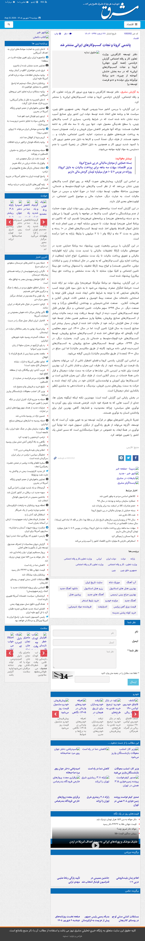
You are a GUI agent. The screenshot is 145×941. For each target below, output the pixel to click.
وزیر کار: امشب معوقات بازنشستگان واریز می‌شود (126, 771)
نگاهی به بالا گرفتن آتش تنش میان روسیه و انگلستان (27, 443)
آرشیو (33, 2)
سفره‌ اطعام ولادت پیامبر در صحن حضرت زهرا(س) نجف (27, 464)
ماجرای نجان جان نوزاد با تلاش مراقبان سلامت (26, 662)
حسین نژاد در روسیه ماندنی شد (30, 416)
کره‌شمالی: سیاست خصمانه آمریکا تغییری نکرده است (27, 597)
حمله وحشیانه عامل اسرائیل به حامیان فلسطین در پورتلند (29, 152)
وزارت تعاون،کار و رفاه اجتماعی (78, 559)
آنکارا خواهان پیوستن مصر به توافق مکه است (28, 281)
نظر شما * (132, 651)
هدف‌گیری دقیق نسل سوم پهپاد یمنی (27, 604)
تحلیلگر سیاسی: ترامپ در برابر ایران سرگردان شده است (29, 456)
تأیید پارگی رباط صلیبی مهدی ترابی (68, 880)
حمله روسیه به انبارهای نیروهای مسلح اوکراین (28, 422)
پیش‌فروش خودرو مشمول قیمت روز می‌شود (62, 723)
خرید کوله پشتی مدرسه (124, 613)
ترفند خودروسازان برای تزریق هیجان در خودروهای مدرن (97, 726)
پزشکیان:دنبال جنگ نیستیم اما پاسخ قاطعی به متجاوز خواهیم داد (29, 85)
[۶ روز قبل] (113, 708)
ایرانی (99, 559)
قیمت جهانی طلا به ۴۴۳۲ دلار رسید (120, 824)
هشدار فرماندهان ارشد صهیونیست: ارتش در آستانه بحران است (27, 521)
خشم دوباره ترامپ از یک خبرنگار (30, 510)
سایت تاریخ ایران (94, 582)
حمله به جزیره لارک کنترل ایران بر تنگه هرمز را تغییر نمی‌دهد (28, 401)
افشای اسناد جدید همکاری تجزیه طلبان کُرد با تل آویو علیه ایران (28, 610)
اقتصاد (130, 24)
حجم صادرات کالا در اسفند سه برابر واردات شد (113, 506)
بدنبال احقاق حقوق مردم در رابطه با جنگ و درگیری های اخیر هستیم (27, 289)
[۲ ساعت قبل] (95, 756)
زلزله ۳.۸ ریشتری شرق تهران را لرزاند (98, 799)
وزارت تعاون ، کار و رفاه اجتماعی (122, 564)
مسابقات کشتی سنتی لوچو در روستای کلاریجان (125, 918)
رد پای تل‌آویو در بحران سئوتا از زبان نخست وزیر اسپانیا (30, 347)
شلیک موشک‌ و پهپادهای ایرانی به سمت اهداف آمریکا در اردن (103, 841)
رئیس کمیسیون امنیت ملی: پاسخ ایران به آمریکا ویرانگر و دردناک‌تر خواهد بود (27, 618)
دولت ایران (111, 559)
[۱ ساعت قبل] (125, 756)
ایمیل (135, 641)
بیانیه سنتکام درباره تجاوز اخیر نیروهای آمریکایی (28, 93)
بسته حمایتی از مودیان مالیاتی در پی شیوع (105, 162)
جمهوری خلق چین (128, 570)
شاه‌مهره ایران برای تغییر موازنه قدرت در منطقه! (28, 59)
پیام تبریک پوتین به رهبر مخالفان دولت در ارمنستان (27, 330)
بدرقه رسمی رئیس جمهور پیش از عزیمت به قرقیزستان (95, 918)
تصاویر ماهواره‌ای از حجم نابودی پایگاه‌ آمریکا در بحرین (29, 109)
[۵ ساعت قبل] (66, 904)
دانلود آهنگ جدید (69, 589)
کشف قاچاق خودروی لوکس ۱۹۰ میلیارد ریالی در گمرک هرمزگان (130, 725)
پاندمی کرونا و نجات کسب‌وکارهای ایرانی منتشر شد (95, 45)
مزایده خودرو (111, 601)
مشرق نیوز (112, 9)
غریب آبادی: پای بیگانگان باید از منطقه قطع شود (29, 371)
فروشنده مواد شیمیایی (80, 607)
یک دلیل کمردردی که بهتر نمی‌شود (18, 660)
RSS (43, 2)
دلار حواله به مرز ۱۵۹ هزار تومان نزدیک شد (116, 819)
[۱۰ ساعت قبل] (35, 646)
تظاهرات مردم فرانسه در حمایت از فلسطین (30, 380)
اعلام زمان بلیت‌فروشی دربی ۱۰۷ (127, 880)
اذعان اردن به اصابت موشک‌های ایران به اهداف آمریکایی (28, 51)
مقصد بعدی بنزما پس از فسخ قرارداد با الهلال (28, 355)
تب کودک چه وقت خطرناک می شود (35, 662)
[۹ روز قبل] (78, 710)
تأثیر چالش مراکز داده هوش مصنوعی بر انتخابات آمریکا (28, 314)
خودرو (136, 694)
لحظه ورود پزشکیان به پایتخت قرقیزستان (26, 505)
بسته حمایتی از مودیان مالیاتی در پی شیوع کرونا (113, 510)
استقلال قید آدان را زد (35, 514)
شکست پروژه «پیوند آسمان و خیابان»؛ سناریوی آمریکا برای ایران (28, 529)
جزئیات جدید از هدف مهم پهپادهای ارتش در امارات (27, 409)
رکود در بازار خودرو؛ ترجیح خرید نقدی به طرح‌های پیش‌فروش (114, 725)
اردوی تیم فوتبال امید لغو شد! (31, 116)
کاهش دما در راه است (98, 769)
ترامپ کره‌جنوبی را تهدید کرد (31, 437)
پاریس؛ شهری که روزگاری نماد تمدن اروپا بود (27, 537)
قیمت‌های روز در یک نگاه (126, 814)
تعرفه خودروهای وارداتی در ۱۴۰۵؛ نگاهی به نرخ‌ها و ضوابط (79, 726)
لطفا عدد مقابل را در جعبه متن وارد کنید (120, 673)
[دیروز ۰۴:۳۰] (18, 644)
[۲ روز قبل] (130, 710)
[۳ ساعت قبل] (66, 756)
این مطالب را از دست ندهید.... (123, 743)
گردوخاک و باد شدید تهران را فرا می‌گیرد (35, 228)
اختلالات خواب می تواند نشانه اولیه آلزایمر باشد (10, 664)
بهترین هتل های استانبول (123, 589)
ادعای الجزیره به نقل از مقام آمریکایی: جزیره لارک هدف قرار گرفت (28, 101)
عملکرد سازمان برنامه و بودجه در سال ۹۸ (116, 501)
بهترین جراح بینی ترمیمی (123, 595)
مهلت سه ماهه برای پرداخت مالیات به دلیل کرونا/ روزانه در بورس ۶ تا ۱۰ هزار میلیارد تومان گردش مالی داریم (97, 529)
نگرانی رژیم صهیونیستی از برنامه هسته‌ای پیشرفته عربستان (27, 273)
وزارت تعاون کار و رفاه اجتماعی (89, 564)
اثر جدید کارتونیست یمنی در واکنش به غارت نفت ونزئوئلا (28, 473)
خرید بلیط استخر (90, 601)
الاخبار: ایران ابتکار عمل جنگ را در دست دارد (28, 322)
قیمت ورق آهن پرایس (125, 607)
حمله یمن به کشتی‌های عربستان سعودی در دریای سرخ (27, 264)
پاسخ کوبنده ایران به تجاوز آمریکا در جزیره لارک (27, 178)
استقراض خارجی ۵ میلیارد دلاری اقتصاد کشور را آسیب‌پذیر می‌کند (105, 541)
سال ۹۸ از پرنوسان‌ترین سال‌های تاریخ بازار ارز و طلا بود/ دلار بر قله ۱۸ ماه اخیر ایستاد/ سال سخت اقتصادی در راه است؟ (96, 521)
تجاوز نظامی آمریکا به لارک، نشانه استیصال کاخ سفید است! (31, 363)
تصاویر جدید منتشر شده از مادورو (29, 65)
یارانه (132, 559)
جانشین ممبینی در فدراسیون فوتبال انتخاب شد (95, 880)
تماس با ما (21, 2)
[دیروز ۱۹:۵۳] (66, 785)
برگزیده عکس (132, 891)
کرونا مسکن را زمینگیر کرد (123, 536)
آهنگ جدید (130, 601)
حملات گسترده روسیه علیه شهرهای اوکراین (30, 339)
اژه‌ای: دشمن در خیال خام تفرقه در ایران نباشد (28, 306)
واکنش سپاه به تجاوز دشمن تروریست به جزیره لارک (27, 122)
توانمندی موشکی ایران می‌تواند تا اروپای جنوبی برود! (28, 131)
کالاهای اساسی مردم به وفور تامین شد (117, 496)
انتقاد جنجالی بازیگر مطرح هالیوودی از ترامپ (29, 169)
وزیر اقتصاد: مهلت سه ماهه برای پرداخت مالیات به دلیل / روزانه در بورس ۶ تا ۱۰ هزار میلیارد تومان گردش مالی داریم (95, 169)
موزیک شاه (114, 582)
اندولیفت (102, 607)
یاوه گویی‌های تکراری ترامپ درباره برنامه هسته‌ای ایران (28, 186)
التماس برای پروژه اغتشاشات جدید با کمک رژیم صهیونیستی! (29, 589)
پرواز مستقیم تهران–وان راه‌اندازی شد (27, 552)
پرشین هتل (75, 595)
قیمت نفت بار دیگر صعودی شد (30, 158)
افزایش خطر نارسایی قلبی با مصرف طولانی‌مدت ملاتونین (43, 664)
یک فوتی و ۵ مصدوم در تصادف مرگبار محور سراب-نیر (43, 234)
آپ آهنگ (131, 582)
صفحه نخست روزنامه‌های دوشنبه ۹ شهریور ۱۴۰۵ (67, 918)
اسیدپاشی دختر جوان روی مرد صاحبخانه (67, 771)
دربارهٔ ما (8, 2)
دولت (123, 559)
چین (114, 570)
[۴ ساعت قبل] (95, 785)
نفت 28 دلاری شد (127, 515)
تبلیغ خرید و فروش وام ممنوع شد (29, 386)
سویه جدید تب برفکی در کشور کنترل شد (26, 492)
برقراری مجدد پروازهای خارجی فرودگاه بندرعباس (67, 799)
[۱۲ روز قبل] (61, 707)
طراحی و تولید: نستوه (72, 936)
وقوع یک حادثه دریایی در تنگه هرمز (28, 163)
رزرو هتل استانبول (93, 589)
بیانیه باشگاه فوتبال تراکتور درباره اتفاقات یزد (27, 144)
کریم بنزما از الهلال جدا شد (32, 137)
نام (136, 632)
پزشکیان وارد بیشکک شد (33, 574)
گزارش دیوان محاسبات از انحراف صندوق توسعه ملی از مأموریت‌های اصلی (28, 546)
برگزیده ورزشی (131, 852)
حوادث (44, 196)
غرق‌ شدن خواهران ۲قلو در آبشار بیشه (27, 70)
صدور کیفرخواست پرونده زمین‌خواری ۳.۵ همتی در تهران (126, 801)
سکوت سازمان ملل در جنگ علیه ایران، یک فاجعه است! (27, 430)
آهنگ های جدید (95, 595)
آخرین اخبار (41, 257)
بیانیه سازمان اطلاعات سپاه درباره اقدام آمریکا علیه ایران (28, 77)
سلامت (43, 628)
